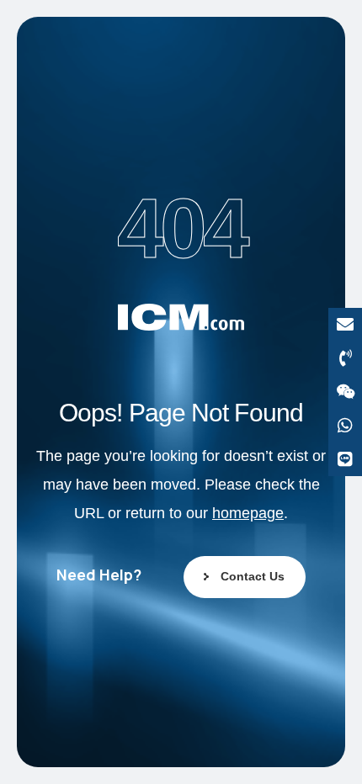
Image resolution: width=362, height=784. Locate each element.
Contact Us (253, 576)
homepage (248, 513)
